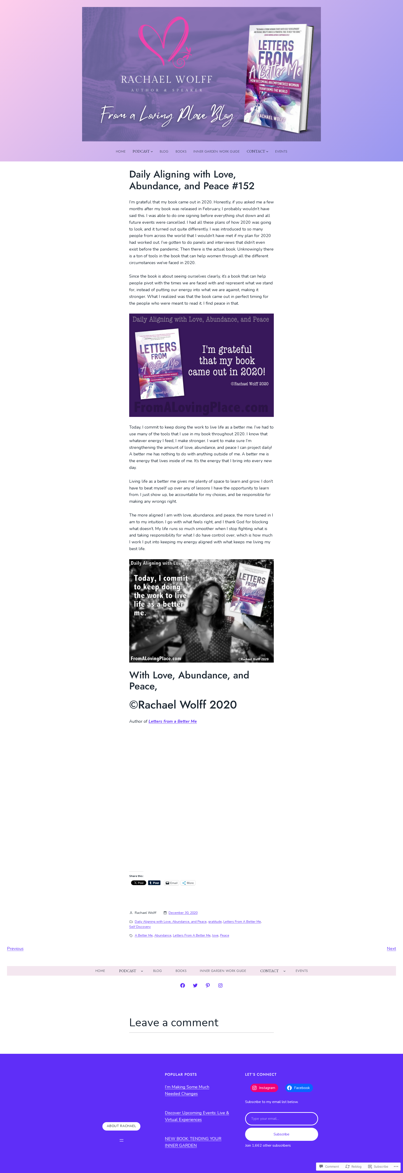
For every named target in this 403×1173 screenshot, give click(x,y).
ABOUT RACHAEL (121, 1126)
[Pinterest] (208, 985)
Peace (224, 935)
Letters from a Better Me (173, 721)
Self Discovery (140, 927)
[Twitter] (195, 985)
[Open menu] (121, 1140)
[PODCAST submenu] (152, 151)
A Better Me (144, 935)
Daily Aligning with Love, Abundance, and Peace (171, 921)
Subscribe (281, 1134)
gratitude (215, 921)
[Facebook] (182, 985)
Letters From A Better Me (242, 921)
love (215, 935)
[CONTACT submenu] (267, 151)
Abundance (162, 935)
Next (391, 948)
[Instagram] (220, 985)
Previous (15, 948)
